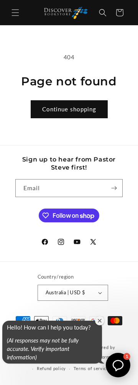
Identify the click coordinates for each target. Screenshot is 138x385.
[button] (15, 12)
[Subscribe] (113, 188)
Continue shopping (69, 109)
